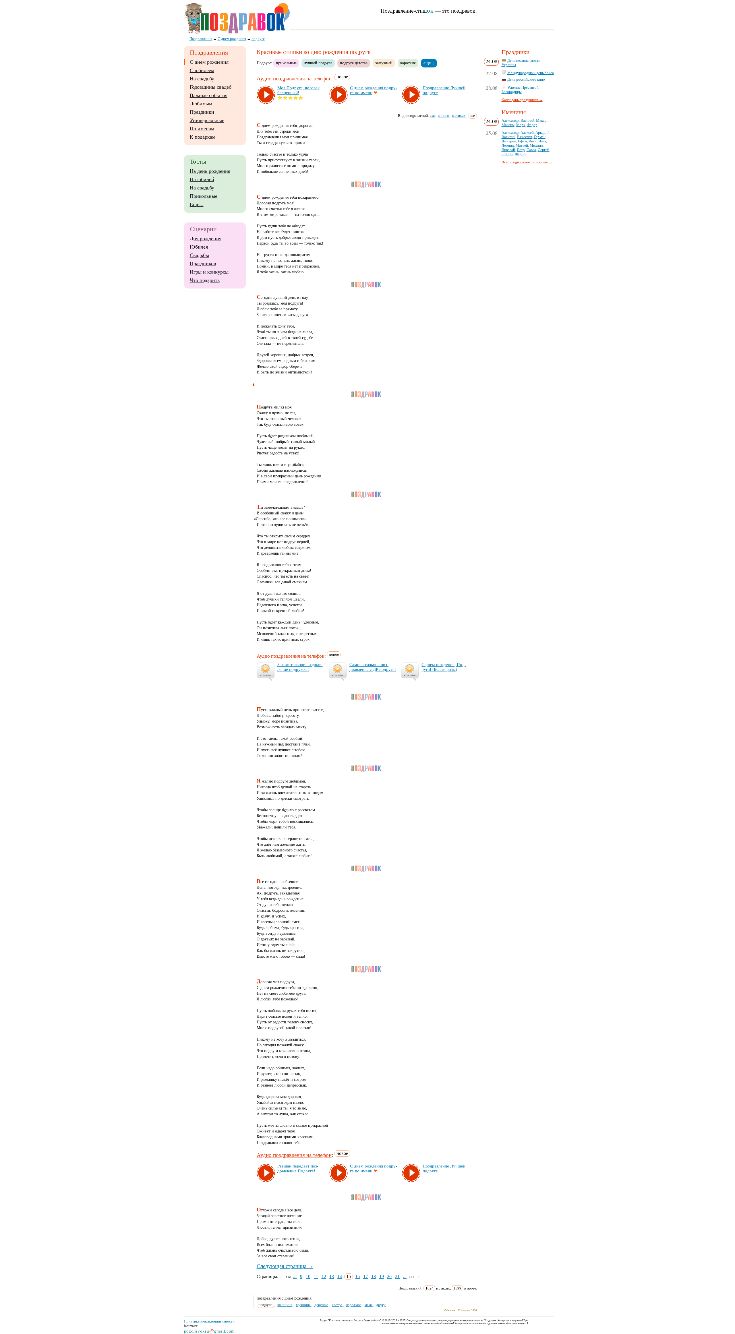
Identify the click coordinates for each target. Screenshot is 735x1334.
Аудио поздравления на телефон (294, 78)
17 (365, 1276)
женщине (284, 1305)
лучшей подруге (318, 63)
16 (357, 1276)
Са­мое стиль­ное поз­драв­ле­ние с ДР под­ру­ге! (372, 667)
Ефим (522, 141)
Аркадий (542, 133)
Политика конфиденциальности (209, 1321)
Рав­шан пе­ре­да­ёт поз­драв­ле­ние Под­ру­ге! (297, 1168)
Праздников (203, 263)
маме (369, 1305)
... (295, 1276)
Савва (531, 150)
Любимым (201, 104)
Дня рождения (205, 238)
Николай (508, 150)
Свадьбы (199, 255)
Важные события (208, 95)
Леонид (508, 146)
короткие (408, 63)
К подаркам (202, 137)
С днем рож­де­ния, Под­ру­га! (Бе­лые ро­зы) (443, 667)
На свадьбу (202, 79)
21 (397, 1276)
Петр (521, 150)
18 (373, 1276)
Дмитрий (509, 141)
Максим (508, 125)
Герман (540, 137)
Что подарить (205, 280)
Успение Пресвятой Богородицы (520, 90)
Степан (507, 154)
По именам (202, 128)
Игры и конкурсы (209, 272)
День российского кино (526, 80)
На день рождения (210, 171)
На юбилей (202, 179)
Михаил (536, 146)
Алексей (527, 133)
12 (324, 1276)
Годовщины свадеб (210, 87)
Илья (542, 141)
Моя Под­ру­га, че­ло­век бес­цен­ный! (298, 90)
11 (316, 1276)
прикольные (286, 63)
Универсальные (207, 120)
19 (381, 1276)
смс (433, 115)
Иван (533, 141)
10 (308, 1276)
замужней (383, 63)
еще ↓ (428, 63)
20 (389, 1276)
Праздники (202, 112)
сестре (337, 1305)
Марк (520, 125)
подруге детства (354, 63)
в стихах (459, 115)
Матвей (522, 146)
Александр (510, 121)
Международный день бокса (530, 73)
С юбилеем (202, 70)
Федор (532, 125)
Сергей (543, 150)
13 (331, 1276)
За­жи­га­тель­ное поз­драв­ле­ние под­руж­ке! (300, 667)
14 (339, 1276)
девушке (321, 1305)
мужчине (303, 1305)
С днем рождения (209, 62)
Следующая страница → (285, 1266)
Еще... (197, 204)
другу (381, 1305)
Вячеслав (524, 137)
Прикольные (203, 196)
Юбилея (199, 247)
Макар (541, 121)
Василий (527, 121)
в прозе (444, 115)
